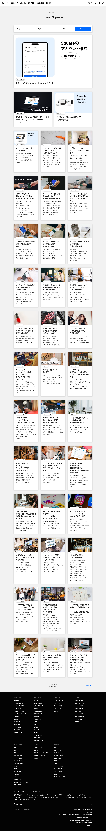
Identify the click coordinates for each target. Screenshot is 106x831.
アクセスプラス (38, 719)
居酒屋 (15, 768)
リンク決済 (57, 703)
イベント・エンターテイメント (21, 758)
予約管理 (36, 708)
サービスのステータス (59, 776)
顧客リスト (36, 724)
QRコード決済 (17, 708)
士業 (15, 776)
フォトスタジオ (58, 708)
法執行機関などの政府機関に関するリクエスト (81, 820)
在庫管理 (36, 727)
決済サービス (17, 700)
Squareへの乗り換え (59, 755)
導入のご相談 (57, 758)
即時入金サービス (38, 713)
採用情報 (36, 758)
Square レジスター (79, 706)
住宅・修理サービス (18, 755)
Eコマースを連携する (59, 706)
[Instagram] (91, 804)
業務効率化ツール (38, 740)
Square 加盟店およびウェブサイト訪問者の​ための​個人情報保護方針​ (75, 814)
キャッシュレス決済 (18, 703)
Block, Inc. (89, 825)
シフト (35, 721)
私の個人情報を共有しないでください (83, 809)
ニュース (36, 750)
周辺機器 (76, 721)
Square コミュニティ (59, 766)
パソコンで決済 (17, 727)
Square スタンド (78, 711)
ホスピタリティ (17, 771)
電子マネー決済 (17, 721)
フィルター (83, 29)
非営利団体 (16, 774)
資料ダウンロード (58, 750)
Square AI (36, 729)
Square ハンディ (78, 700)
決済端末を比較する (79, 716)
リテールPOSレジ (38, 706)
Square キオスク (78, 713)
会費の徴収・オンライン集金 (21, 782)
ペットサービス (17, 779)
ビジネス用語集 (58, 771)
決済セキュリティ (18, 732)
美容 (15, 752)
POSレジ (36, 700)
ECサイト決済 (17, 729)
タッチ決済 (16, 716)
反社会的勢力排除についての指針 (84, 822)
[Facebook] (89, 804)
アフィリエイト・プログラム (41, 752)
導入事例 (56, 752)
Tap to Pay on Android (20, 713)
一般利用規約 (89, 812)
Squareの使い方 (58, 768)
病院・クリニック (18, 760)
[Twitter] (87, 804)
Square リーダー (78, 708)
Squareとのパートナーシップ (41, 755)
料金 (55, 747)
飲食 (15, 750)
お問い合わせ (57, 760)
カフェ (15, 766)
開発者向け (57, 711)
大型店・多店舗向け (18, 763)
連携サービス (37, 737)
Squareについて (38, 747)
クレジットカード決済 (19, 706)
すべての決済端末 (78, 719)
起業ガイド (57, 774)
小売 (15, 747)
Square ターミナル (79, 703)
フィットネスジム (18, 784)
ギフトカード (37, 732)
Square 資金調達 (38, 711)
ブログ (55, 763)
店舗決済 (16, 719)
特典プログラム (38, 735)
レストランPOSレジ (39, 703)
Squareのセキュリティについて (84, 817)
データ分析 (36, 716)
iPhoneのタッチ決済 (19, 711)
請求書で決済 (17, 724)
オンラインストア (58, 700)
